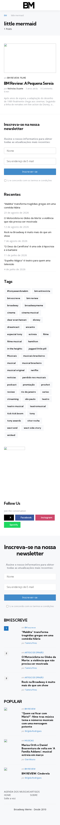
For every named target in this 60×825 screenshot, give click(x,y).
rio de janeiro (28, 391)
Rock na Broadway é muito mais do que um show (27, 234)
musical (11, 363)
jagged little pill (37, 348)
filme (46, 334)
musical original (15, 370)
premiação (29, 384)
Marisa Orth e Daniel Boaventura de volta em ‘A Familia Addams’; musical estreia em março (38, 749)
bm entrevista (42, 291)
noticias (11, 377)
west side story (32, 427)
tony (32, 413)
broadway (12, 305)
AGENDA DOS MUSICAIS (17, 791)
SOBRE (33, 795)
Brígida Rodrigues (33, 731)
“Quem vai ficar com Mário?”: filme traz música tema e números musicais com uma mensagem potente (38, 720)
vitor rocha (33, 420)
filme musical (14, 341)
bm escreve (13, 298)
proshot (45, 384)
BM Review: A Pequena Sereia (28, 83)
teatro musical (15, 406)
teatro (45, 399)
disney (36, 319)
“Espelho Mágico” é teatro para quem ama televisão (27, 262)
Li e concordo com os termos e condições (30, 180)
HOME (7, 795)
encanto (30, 327)
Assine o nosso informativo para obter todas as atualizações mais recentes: (28, 140)
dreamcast (13, 327)
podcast (11, 384)
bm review (32, 298)
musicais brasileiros (34, 355)
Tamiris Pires (31, 643)
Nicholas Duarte (15, 88)
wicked (11, 435)
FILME (23, 78)
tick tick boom (15, 413)
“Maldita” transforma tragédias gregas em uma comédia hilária (30, 205)
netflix (34, 370)
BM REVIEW (13, 78)
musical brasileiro (32, 363)
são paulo (30, 399)
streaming (13, 399)
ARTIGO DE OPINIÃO (34, 652)
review (11, 391)
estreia (33, 334)
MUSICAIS (29, 740)
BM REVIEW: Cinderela (36, 773)
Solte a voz (10, 798)
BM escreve (30, 627)
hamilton (33, 341)
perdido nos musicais (34, 377)
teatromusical (38, 406)
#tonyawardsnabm (17, 291)
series (45, 391)
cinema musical (30, 312)
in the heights (14, 348)
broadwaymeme (34, 305)
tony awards (14, 420)
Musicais (12, 355)
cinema (11, 312)
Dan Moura (30, 759)
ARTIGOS (35, 791)
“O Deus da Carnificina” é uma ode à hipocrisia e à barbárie (29, 248)
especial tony (14, 334)
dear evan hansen (16, 319)
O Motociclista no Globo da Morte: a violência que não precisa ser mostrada (28, 219)
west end (12, 427)
